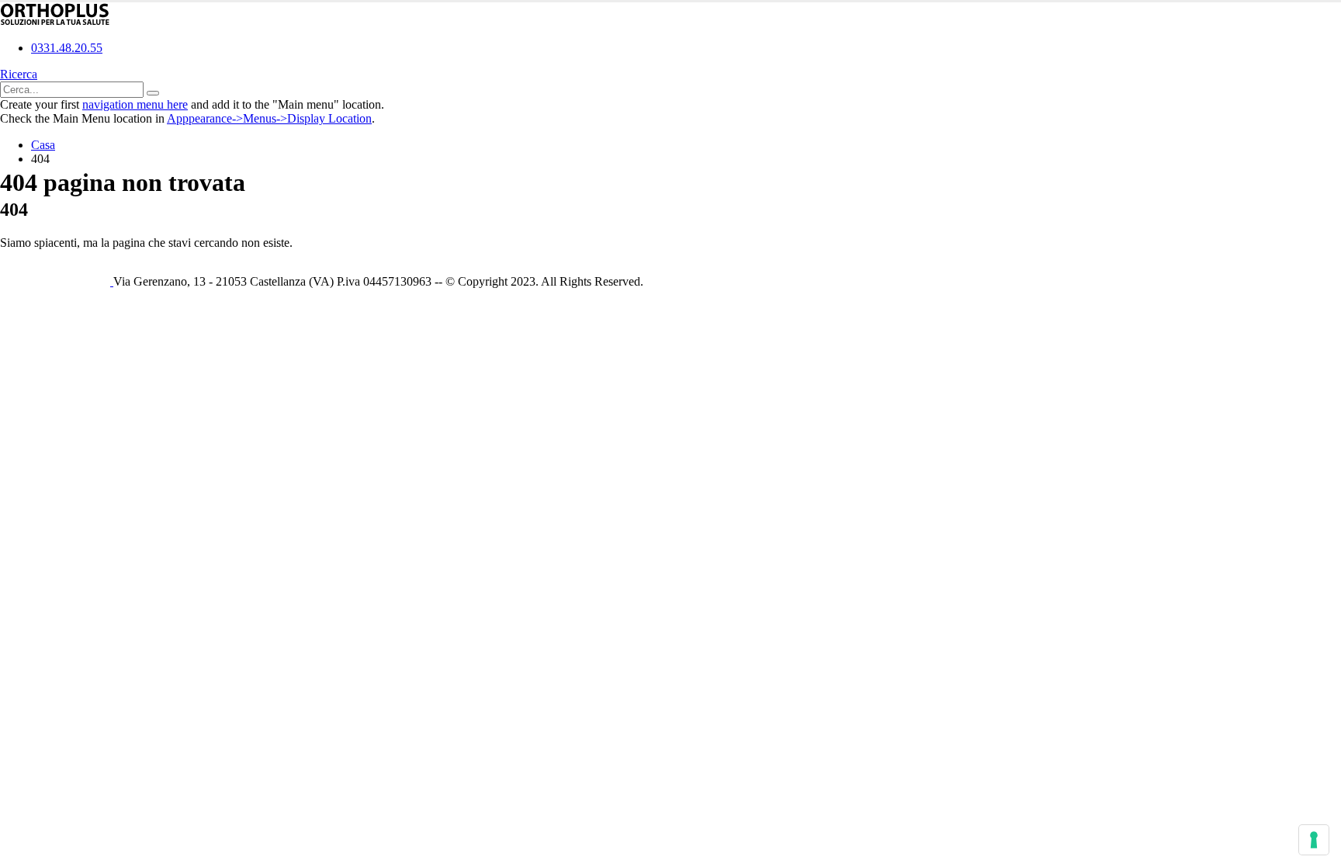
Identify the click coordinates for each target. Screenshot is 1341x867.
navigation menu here (135, 104)
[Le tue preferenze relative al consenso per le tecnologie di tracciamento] (1314, 840)
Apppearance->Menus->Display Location (269, 118)
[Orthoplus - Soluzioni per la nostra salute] (55, 21)
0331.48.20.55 (66, 47)
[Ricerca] (153, 93)
